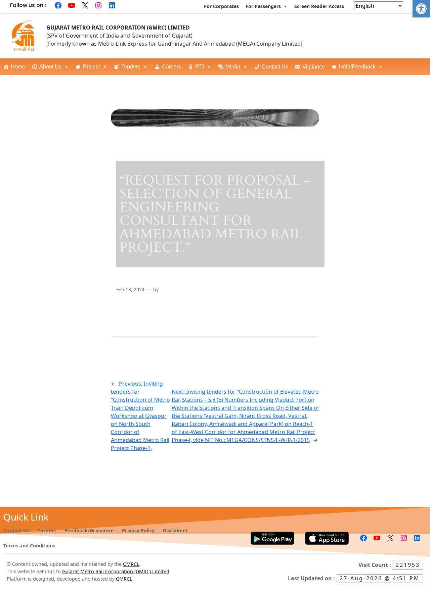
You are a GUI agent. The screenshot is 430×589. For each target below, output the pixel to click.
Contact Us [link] (275, 66)
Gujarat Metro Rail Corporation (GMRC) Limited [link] (115, 571)
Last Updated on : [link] (312, 578)
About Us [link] (50, 66)
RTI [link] (199, 66)
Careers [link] (171, 66)
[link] (421, 8)
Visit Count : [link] (375, 565)
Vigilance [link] (313, 66)
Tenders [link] (130, 66)
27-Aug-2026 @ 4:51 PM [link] (379, 578)
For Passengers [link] (263, 6)
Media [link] (232, 66)
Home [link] (18, 66)
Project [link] (91, 66)
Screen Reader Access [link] (319, 6)
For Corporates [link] (221, 6)
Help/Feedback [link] (357, 66)
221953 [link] (407, 565)
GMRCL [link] (131, 564)
